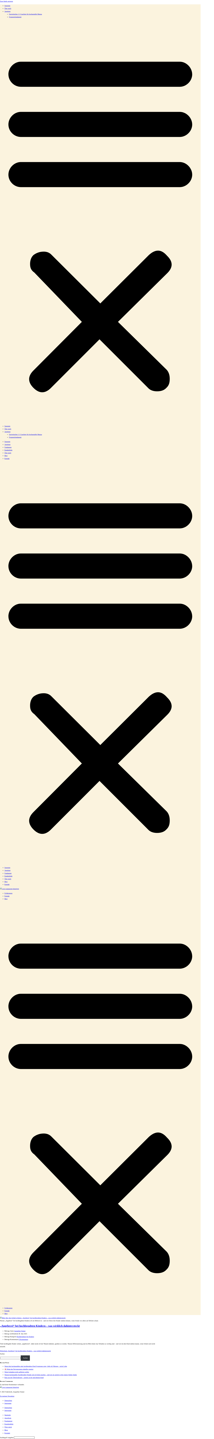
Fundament (7, 447)
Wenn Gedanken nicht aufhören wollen (16, 1372)
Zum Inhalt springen (6, 1)
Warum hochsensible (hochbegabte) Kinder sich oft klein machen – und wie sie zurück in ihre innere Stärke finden (40, 1375)
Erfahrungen (8, 893)
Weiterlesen (25, 1351)
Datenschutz (8, 1400)
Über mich (7, 8)
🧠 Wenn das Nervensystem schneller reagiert (18, 1369)
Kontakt (6, 458)
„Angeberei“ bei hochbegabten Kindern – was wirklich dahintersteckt (40, 1325)
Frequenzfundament (15, 17)
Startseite (7, 6)
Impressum (7, 1403)
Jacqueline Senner (20, 1331)
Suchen (2, 1354)
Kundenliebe (8, 450)
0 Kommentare (23, 1339)
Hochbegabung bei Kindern (25, 1337)
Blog (5, 456)
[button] (100, 221)
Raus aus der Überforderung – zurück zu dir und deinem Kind (24, 1377)
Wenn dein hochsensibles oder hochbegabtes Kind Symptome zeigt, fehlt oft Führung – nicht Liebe (35, 1366)
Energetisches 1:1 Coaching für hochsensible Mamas (25, 14)
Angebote (7, 11)
